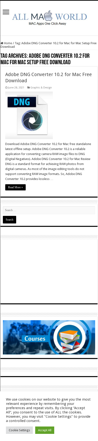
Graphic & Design (41, 87)
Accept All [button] (44, 430)
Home (7, 43)
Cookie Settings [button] (19, 430)
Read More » (15, 187)
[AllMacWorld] (49, 17)
